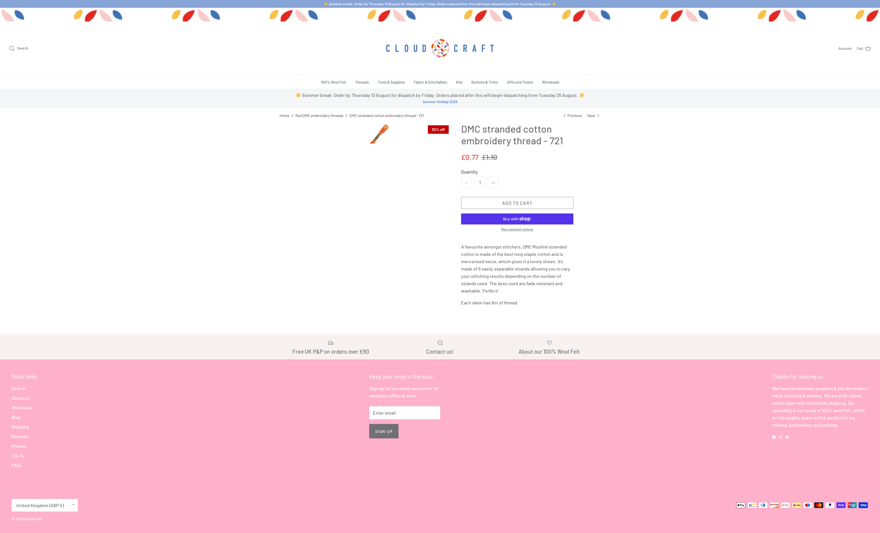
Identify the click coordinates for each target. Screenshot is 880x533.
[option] (379, 133)
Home (284, 115)
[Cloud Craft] (440, 48)
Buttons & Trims (484, 82)
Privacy (18, 446)
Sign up (384, 431)
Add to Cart (517, 203)
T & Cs (17, 455)
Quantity (469, 172)
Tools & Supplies (391, 82)
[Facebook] (774, 437)
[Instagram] (780, 437)
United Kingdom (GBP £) (40, 505)
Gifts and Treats (520, 82)
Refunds (19, 436)
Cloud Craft (33, 519)
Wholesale (550, 82)
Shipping (20, 426)
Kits (459, 82)
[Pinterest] (787, 437)
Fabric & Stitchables (430, 82)
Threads (362, 82)
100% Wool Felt (333, 82)
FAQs (16, 465)
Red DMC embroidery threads (319, 115)
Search (18, 388)
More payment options (517, 229)
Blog (15, 417)
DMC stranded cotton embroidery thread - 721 (386, 115)
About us (20, 398)
